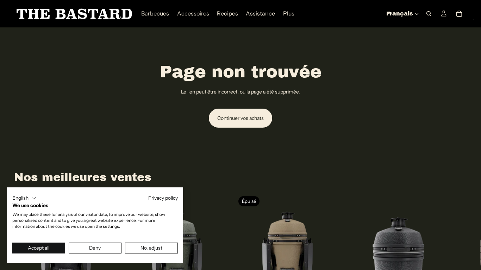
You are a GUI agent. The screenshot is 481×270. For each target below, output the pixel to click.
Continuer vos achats (240, 118)
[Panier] (459, 13)
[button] (24, 198)
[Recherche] (429, 13)
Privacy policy (163, 198)
